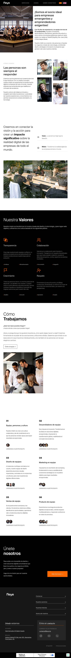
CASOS (36, 3)
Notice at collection (22, 655)
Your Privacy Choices (42, 655)
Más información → (57, 574)
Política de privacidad (61, 645)
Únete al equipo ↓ (10, 346)
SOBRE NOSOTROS (49, 3)
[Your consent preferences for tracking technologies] (68, 655)
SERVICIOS (25, 3)
